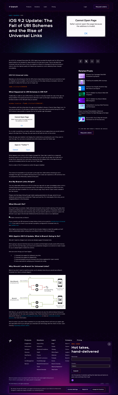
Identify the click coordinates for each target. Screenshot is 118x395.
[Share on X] (86, 61)
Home (10, 15)
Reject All (85, 389)
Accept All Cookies (98, 389)
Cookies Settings (73, 389)
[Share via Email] (98, 61)
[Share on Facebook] (80, 61)
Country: (74, 363)
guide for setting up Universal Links (32, 316)
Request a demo (101, 7)
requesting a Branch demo (21, 325)
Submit (75, 371)
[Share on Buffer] (92, 61)
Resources (16, 15)
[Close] (109, 344)
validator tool (15, 225)
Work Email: (75, 356)
